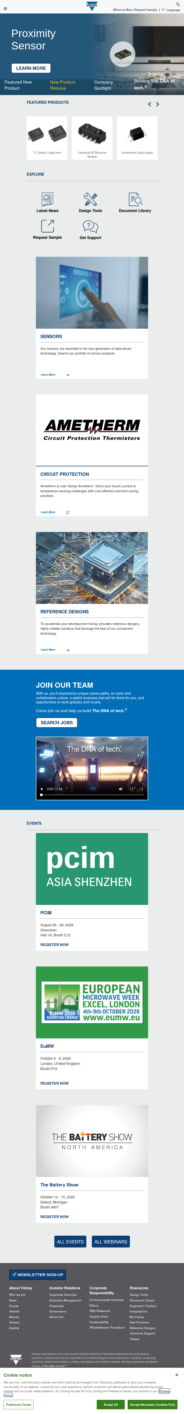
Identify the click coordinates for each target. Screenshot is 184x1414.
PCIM (46, 912)
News (13, 1300)
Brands (14, 1317)
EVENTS (34, 823)
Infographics (138, 1311)
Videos (134, 1339)
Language (173, 10)
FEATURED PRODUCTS (48, 102)
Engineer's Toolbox (143, 1306)
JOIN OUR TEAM (64, 684)
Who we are (17, 1295)
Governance (57, 1311)
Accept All (111, 1404)
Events (14, 1306)
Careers (14, 1322)
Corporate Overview (63, 1295)
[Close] (177, 1375)
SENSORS (51, 336)
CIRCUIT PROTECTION (64, 474)
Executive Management (65, 1300)
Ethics (94, 1305)
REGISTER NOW (54, 944)
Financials (56, 1306)
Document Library (135, 210)
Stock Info (56, 1317)
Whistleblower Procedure (107, 1327)
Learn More (48, 374)
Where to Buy (123, 9)
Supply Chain (99, 1316)
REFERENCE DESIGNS (64, 611)
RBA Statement (100, 1311)
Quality (14, 1328)
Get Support (90, 237)
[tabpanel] (92, 54)
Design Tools (90, 210)
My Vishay (137, 1317)
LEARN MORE (31, 68)
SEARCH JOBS (57, 722)
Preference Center (18, 1404)
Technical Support (142, 1333)
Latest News (47, 210)
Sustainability (99, 1322)
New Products (139, 1322)
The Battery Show (59, 1184)
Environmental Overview (107, 1300)
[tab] (22, 84)
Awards (14, 1311)
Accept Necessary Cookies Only (152, 1404)
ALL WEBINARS (110, 1241)
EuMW (47, 1046)
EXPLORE (35, 174)
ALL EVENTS (70, 1241)
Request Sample (47, 237)
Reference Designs (143, 1328)
